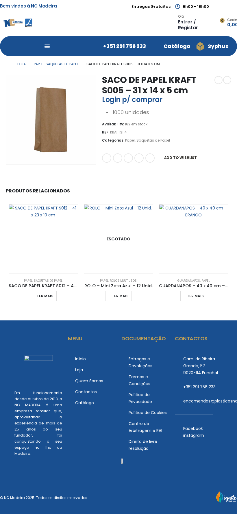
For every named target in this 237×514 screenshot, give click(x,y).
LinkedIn (128, 158)
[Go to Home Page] (7, 64)
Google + (139, 158)
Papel (130, 140)
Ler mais (45, 296)
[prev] (218, 80)
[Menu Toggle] (47, 46)
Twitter (117, 158)
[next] (227, 80)
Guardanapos (188, 281)
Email (150, 158)
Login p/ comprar (132, 99)
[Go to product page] (43, 239)
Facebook (106, 158)
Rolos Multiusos (123, 281)
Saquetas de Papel (153, 140)
